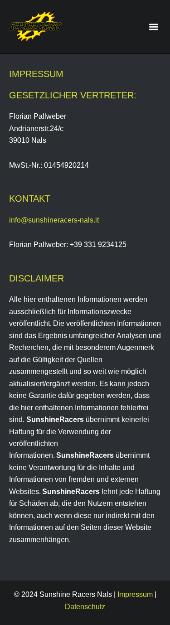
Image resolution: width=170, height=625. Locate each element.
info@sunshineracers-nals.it (54, 220)
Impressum (135, 594)
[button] (153, 26)
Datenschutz (85, 606)
